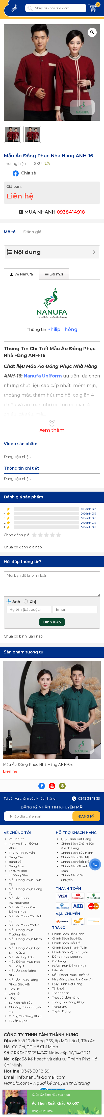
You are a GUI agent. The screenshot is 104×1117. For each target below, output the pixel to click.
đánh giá (88, 509)
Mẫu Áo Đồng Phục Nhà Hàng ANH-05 (37, 764)
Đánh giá (32, 232)
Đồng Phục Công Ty (67, 956)
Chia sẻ (28, 173)
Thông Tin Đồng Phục (25, 1016)
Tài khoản (59, 988)
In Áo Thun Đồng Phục (69, 966)
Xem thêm (52, 430)
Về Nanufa (23, 274)
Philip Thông (62, 329)
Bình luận (52, 622)
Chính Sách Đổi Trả (66, 943)
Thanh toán (60, 993)
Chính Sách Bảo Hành (68, 934)
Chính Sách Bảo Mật (67, 938)
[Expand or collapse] (94, 252)
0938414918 (71, 212)
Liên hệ (57, 970)
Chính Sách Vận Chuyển (70, 952)
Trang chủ (59, 1006)
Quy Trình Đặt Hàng (67, 984)
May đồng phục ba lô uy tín (72, 979)
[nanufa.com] (17, 8)
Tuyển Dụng (18, 1021)
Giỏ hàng (59, 961)
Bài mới (55, 274)
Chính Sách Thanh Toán (69, 947)
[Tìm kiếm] (30, 8)
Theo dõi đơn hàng (66, 997)
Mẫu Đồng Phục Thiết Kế (70, 975)
